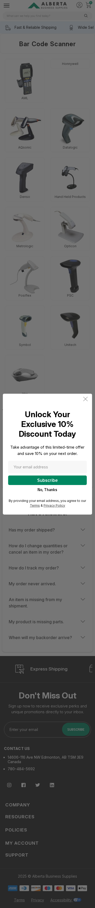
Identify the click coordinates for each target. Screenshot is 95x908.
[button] (85, 399)
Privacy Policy (54, 505)
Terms (35, 505)
